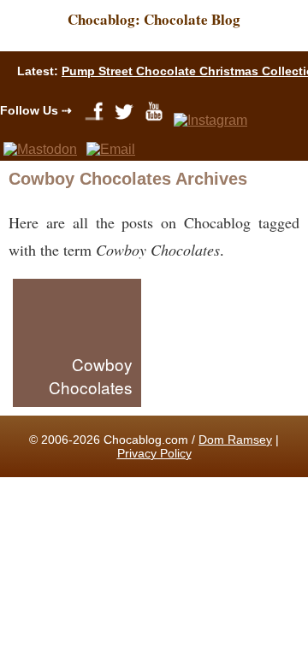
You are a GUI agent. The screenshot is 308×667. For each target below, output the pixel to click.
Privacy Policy (154, 453)
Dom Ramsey (235, 439)
